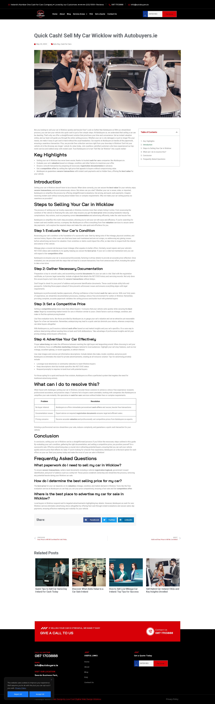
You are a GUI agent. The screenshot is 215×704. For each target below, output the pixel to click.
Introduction (147, 145)
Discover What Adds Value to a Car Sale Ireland (87, 590)
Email (37, 663)
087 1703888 (164, 633)
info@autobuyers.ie (46, 665)
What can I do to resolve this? (154, 152)
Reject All (18, 694)
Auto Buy (56, 44)
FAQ (91, 14)
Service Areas (79, 14)
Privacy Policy (20, 688)
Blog (69, 14)
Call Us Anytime (42, 652)
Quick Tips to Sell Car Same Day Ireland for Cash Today (51, 590)
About (62, 14)
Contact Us (112, 14)
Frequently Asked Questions (154, 159)
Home (54, 14)
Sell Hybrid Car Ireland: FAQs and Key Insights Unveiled (162, 590)
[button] (92, 519)
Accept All (40, 694)
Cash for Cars (66, 44)
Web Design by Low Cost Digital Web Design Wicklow (76, 699)
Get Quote (169, 14)
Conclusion (147, 155)
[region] (29, 689)
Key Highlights (148, 141)
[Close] (51, 679)
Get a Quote (100, 14)
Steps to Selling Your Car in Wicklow (157, 148)
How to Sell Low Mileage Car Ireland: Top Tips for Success (124, 590)
